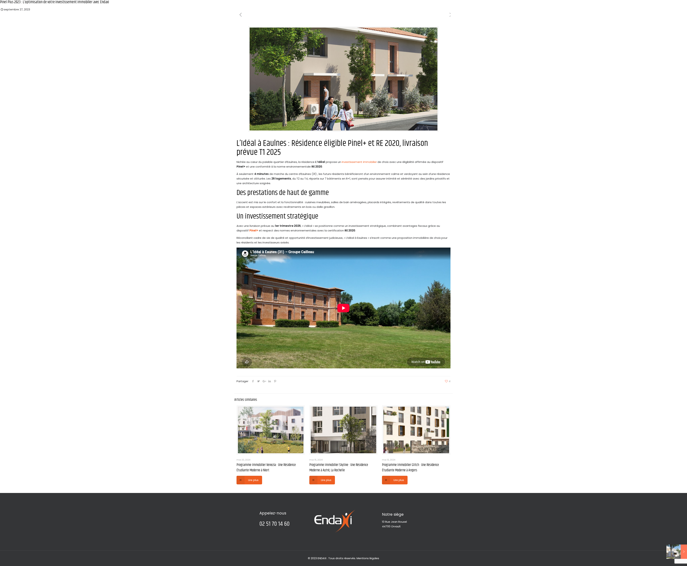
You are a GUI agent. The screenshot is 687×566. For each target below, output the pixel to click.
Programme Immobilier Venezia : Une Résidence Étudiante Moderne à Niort (266, 467)
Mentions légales (368, 558)
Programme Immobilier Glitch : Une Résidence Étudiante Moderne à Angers (410, 467)
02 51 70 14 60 (274, 524)
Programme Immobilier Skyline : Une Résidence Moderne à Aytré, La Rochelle (338, 467)
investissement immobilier (359, 162)
